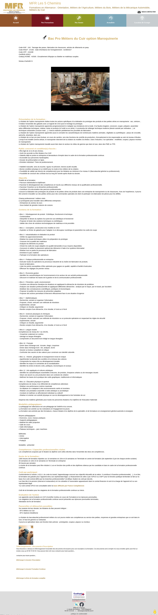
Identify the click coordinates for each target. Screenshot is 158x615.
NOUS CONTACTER (148, 12)
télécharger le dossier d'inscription (28, 560)
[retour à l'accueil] (14, 13)
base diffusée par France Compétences (69, 486)
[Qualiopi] (79, 601)
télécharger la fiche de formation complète (30, 578)
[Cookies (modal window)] (155, 612)
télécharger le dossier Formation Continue (31, 569)
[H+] (76, 606)
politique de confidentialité (79, 614)
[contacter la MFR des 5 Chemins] (139, 13)
